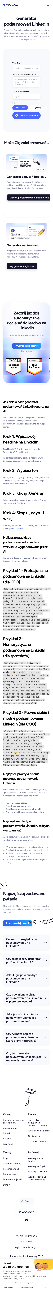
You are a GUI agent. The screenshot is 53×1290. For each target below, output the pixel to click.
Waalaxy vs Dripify (37, 1166)
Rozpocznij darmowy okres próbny (14, 1121)
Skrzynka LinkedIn (37, 1141)
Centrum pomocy (12, 1163)
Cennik (6, 1133)
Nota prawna (26, 1241)
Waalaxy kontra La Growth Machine (37, 1178)
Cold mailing (34, 1136)
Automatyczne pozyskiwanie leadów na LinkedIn (37, 1123)
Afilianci (7, 1138)
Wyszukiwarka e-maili (39, 1130)
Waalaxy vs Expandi (37, 1171)
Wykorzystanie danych (26, 1247)
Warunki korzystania (26, 1235)
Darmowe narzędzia (13, 1174)
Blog (5, 1158)
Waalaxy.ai (8, 1144)
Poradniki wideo (11, 1168)
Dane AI (7, 1184)
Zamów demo (10, 1128)
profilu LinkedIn (16, 529)
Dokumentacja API (12, 1179)
